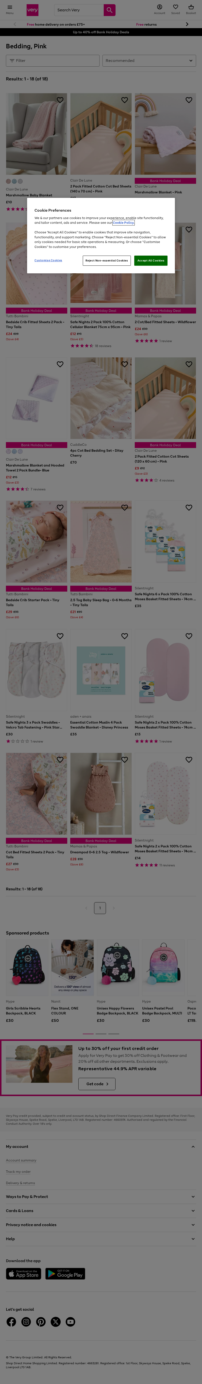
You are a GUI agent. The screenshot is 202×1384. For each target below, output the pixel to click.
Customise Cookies (48, 260)
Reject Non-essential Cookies (106, 260)
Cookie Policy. (123, 223)
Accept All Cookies (150, 260)
